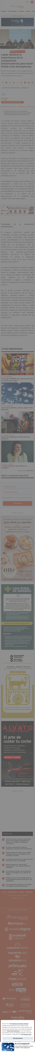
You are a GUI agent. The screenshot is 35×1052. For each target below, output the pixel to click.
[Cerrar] (34, 1042)
